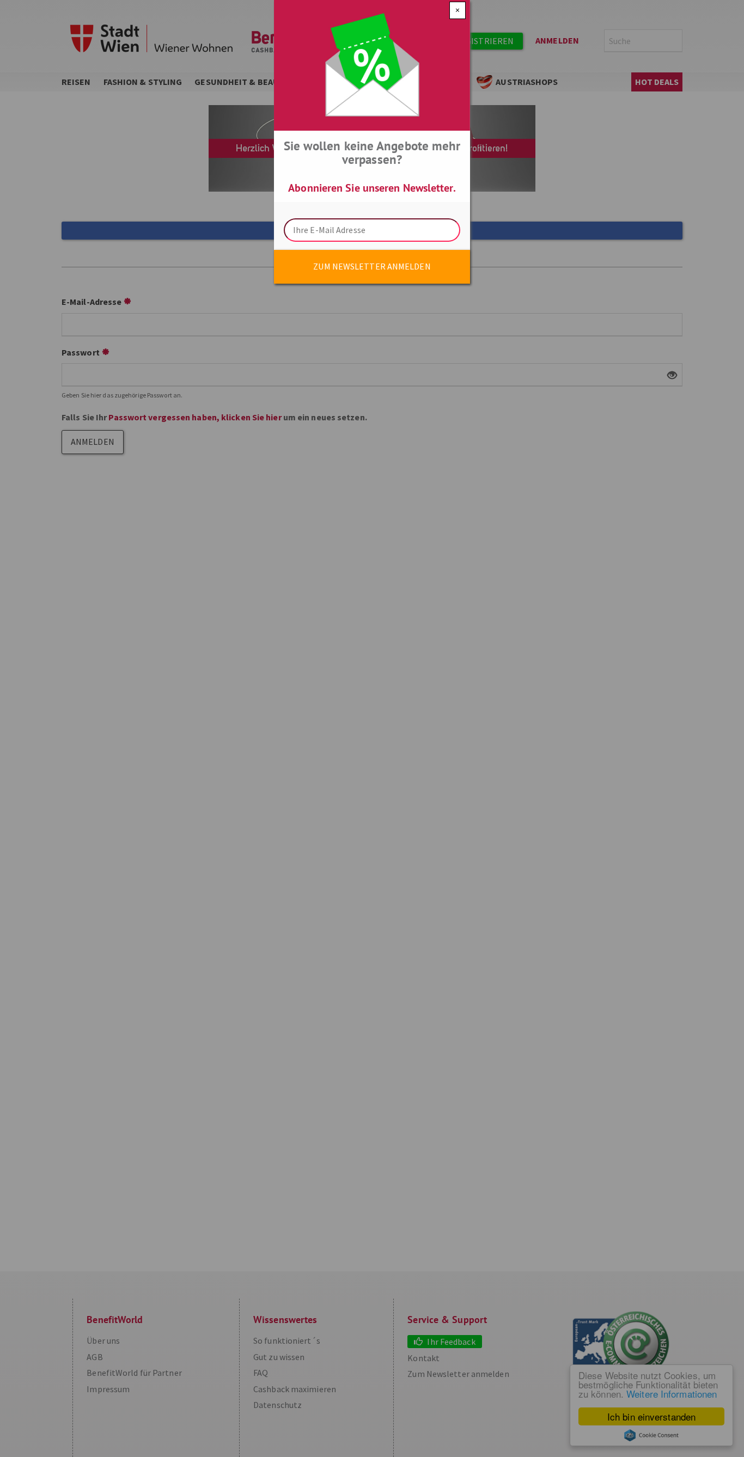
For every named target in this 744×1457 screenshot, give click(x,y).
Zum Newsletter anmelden (371, 266)
